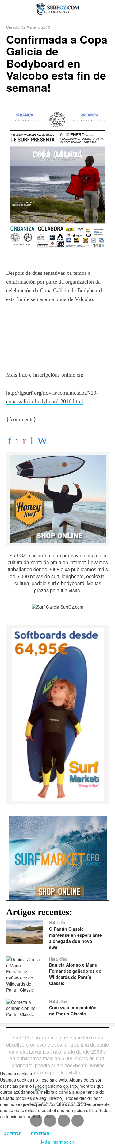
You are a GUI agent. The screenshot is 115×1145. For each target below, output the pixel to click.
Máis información (57, 1142)
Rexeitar (40, 1133)
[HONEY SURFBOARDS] (58, 498)
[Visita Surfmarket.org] (58, 857)
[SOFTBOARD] (58, 714)
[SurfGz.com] (57, 9)
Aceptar (13, 1133)
